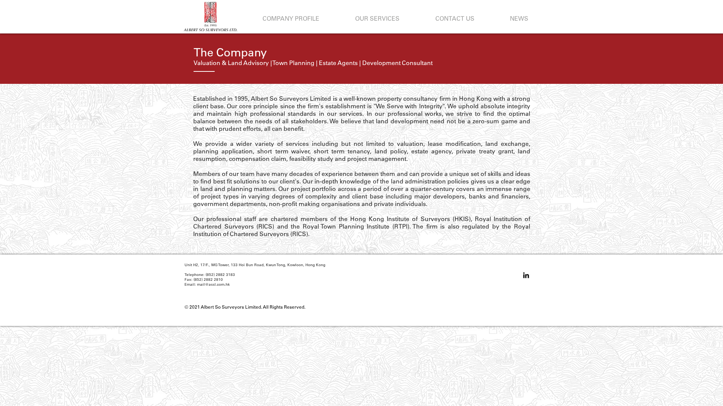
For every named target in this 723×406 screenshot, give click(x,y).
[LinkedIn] (526, 275)
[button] (290, 18)
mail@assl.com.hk (213, 284)
